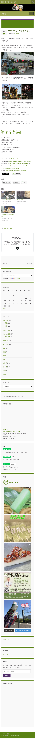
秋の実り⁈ (18, 22)
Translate (17, 278)
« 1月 (4, 308)
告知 (6, 323)
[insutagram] (2, 1)
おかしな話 (6, 330)
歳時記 (5, 363)
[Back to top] (30, 743)
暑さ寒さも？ (21, 199)
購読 (6, 675)
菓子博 (5, 367)
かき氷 (6, 228)
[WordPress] (15, 1)
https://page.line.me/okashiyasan (16, 170)
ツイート (5, 654)
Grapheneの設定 (14, 735)
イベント (5, 320)
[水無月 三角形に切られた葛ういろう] (17, 557)
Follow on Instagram (24, 630)
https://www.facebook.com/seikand (18, 163)
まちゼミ (5, 344)
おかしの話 (6, 334)
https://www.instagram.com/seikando (19, 161)
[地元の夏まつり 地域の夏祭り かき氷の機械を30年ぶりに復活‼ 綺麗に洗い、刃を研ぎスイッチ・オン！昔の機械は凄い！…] (8, 195)
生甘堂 (3, 14)
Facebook (6, 639)
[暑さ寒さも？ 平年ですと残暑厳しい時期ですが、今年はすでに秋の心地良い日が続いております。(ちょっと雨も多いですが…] (23, 195)
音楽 (4, 374)
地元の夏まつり (6, 199)
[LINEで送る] (16, 173)
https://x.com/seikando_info (11, 168)
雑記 (4, 370)
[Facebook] (5, 1)
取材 (4, 359)
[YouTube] (12, 1)
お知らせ (16, 33)
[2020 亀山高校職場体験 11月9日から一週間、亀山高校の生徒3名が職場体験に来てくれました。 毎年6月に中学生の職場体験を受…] (8, 209)
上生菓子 (7, 336)
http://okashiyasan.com (17, 159)
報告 (6, 326)
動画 (4, 352)
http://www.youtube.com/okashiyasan (18, 166)
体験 (4, 348)
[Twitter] (8, 1)
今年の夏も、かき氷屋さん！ (16, 25)
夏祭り (10, 228)
